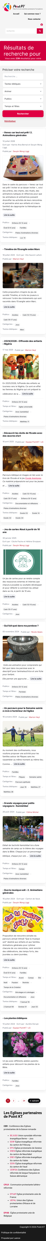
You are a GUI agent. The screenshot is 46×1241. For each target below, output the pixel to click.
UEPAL (13, 1200)
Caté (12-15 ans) (29, 315)
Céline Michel (32, 812)
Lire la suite (9, 214)
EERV (12, 1163)
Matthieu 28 (8, 792)
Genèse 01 (22, 1007)
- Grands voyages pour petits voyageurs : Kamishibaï (18, 804)
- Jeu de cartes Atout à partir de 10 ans (21, 530)
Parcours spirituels (22, 782)
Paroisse (22, 692)
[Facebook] (41, 24)
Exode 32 (7, 518)
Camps (21, 869)
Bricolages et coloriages (24, 992)
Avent (21, 978)
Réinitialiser (10, 121)
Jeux (17, 325)
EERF (12, 1141)
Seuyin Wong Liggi (21, 151)
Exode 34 (19, 518)
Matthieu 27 (35, 787)
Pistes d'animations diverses (26, 233)
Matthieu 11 (24, 422)
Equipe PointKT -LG (34, 442)
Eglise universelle (25, 407)
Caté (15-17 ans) (10, 320)
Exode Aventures (33, 478)
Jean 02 (34, 1007)
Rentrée (26, 983)
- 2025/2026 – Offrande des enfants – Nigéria (22, 342)
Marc (22, 330)
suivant (34, 1101)
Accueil (16, 14)
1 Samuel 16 (25, 1002)
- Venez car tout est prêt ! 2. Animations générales (18, 134)
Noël (5, 983)
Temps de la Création (12, 987)
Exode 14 (35, 513)
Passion (15, 983)
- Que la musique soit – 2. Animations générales (23, 891)
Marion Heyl (18, 259)
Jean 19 (23, 787)
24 (23, 1100)
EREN (12, 1151)
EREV (12, 1157)
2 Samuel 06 (9, 1007)
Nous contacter (34, 19)
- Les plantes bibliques (15, 1018)
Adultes (15, 315)
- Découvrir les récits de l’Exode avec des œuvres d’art (22, 434)
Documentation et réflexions (26, 503)
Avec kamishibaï (21, 412)
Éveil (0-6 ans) (9, 228)
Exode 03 (24, 513)
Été (39, 978)
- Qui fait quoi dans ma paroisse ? (21, 625)
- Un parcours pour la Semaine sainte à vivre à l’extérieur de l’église (23, 709)
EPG (12, 1148)
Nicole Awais (36, 632)
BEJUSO (14, 1135)
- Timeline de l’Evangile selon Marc (21, 249)
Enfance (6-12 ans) (19, 223)
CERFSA (13, 1169)
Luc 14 (22, 238)
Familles (23, 228)
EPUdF (13, 1194)
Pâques (22, 777)
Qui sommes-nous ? (32, 14)
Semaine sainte (35, 777)
